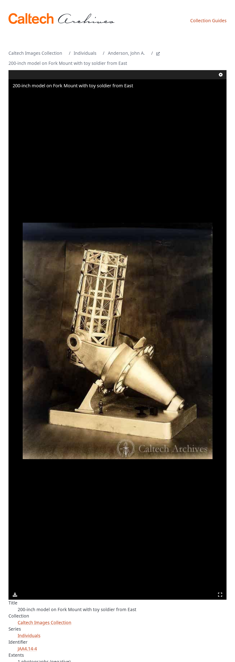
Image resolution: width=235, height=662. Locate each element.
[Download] (15, 594)
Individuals (85, 53)
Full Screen (220, 594)
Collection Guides (208, 21)
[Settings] (221, 74)
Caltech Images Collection (35, 53)
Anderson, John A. (126, 53)
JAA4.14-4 (27, 649)
